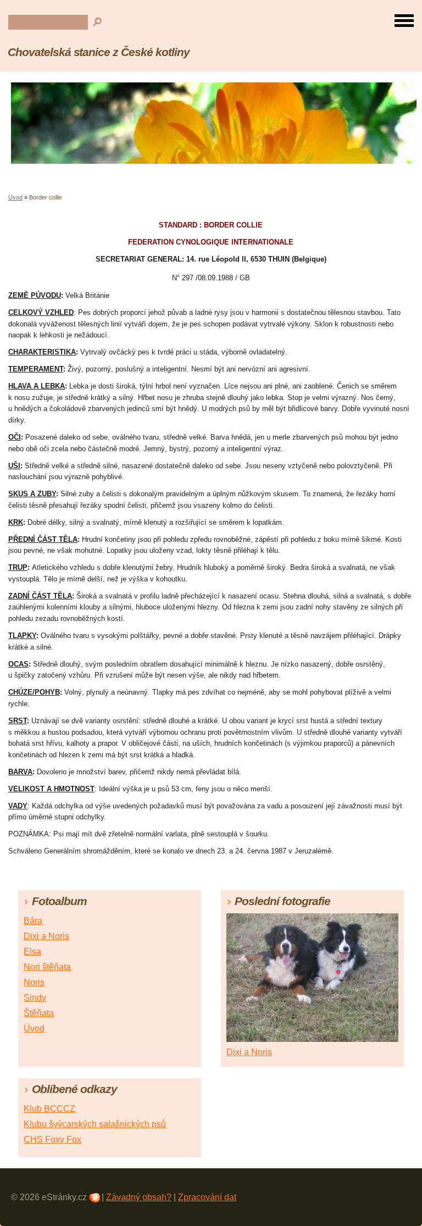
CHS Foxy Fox (52, 1139)
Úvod (15, 197)
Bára (33, 920)
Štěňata (39, 1013)
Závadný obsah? (138, 1197)
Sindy (35, 997)
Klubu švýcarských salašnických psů (95, 1124)
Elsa (32, 951)
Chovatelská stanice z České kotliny (99, 52)
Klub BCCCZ (49, 1108)
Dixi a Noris (46, 936)
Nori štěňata (47, 967)
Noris (34, 982)
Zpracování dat (207, 1197)
